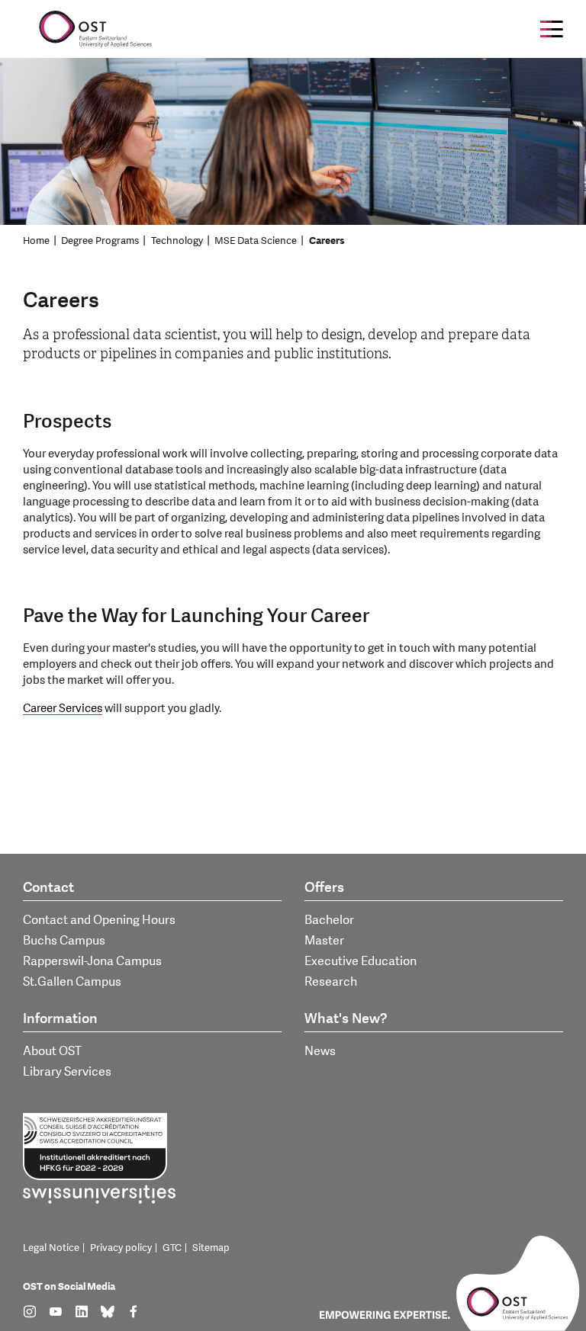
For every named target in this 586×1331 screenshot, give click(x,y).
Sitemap (211, 1248)
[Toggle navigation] (551, 29)
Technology (177, 241)
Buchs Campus (64, 940)
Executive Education (360, 961)
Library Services (67, 1071)
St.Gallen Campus (72, 981)
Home (36, 241)
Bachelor (329, 920)
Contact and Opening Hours (99, 920)
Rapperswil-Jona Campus (92, 961)
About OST (52, 1051)
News (320, 1051)
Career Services (62, 709)
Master (324, 940)
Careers (327, 241)
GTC (172, 1248)
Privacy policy (121, 1248)
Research (330, 981)
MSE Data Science (255, 241)
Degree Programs (100, 241)
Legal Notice (51, 1248)
